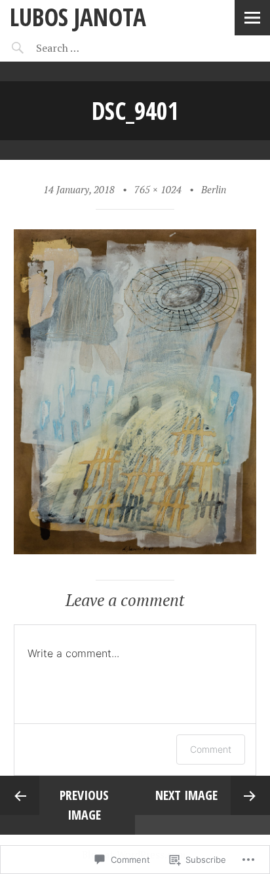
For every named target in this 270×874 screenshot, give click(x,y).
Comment (210, 749)
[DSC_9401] (135, 550)
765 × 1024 (158, 189)
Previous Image (84, 805)
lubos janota (78, 16)
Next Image (186, 795)
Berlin (213, 189)
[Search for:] (90, 48)
